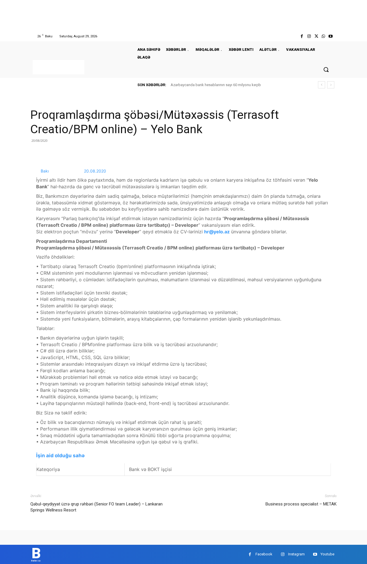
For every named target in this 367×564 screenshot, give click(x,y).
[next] (330, 84)
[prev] (321, 84)
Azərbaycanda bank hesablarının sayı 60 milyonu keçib (216, 85)
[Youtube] (330, 36)
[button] (326, 69)
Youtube (327, 554)
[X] (316, 36)
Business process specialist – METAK (301, 504)
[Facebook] (301, 36)
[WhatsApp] (323, 36)
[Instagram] (309, 36)
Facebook (263, 554)
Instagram (296, 554)
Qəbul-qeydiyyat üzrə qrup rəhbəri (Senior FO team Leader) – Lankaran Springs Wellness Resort (96, 507)
